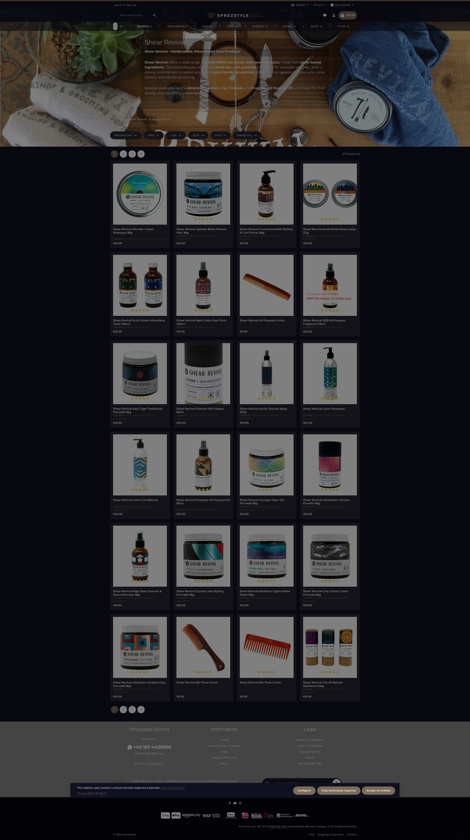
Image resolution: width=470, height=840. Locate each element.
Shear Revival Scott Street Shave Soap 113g (329, 231)
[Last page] (141, 154)
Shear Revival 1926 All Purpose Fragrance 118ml (324, 322)
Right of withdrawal (310, 745)
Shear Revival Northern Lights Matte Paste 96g (265, 593)
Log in (118, 5)
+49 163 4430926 (151, 747)
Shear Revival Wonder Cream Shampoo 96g (133, 231)
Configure (304, 790)
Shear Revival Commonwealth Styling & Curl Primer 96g (266, 231)
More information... (173, 787)
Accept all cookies (378, 790)
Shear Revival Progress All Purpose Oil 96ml (203, 501)
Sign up (131, 5)
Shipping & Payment (224, 757)
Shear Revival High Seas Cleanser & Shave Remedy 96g (137, 593)
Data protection (310, 751)
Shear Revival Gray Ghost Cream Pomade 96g (325, 593)
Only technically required (339, 790)
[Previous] (115, 26)
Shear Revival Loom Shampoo (324, 408)
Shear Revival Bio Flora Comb (197, 682)
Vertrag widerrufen (310, 763)
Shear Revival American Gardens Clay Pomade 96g (139, 684)
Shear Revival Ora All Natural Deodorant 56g (323, 684)
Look (173, 135)
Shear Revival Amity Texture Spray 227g (263, 410)
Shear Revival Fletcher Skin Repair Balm (200, 410)
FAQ (224, 751)
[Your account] (334, 15)
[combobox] (133, 15)
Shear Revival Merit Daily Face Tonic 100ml (201, 322)
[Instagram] (240, 803)
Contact (224, 740)
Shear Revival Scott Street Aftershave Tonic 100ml (139, 322)
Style (196, 135)
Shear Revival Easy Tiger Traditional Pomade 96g (137, 410)
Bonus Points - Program (224, 745)
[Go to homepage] (235, 15)
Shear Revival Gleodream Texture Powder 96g (326, 501)
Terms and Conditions (310, 740)
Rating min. (244, 135)
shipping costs (278, 826)
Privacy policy (86, 793)
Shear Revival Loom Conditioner (135, 500)
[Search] (155, 15)
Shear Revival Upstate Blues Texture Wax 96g (201, 231)
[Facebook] (230, 803)
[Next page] (132, 154)
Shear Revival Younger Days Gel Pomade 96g (262, 501)
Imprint (310, 757)
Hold (151, 135)
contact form (155, 763)
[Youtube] (235, 803)
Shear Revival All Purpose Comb (262, 320)
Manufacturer (123, 135)
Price (218, 135)
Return (224, 763)
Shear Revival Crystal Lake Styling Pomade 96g (199, 593)
